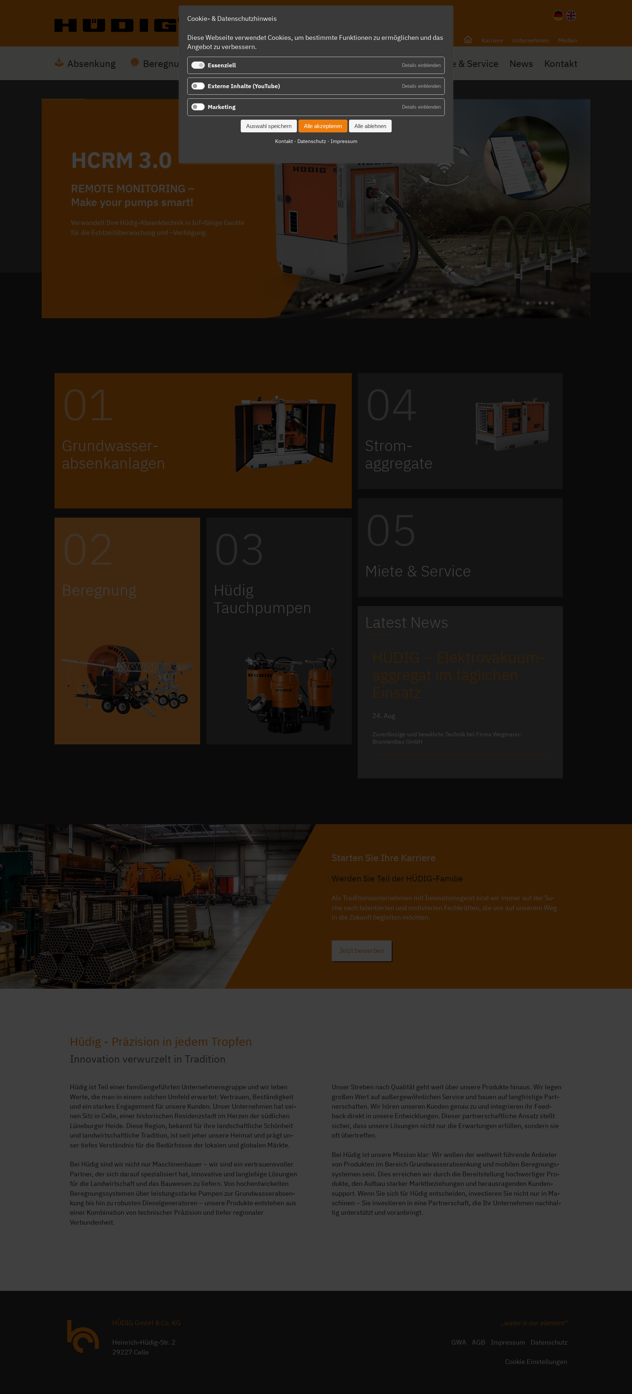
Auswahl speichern (268, 126)
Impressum (344, 141)
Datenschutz (311, 141)
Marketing (222, 106)
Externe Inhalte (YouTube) (244, 86)
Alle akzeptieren (323, 126)
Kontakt (284, 141)
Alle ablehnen (370, 126)
